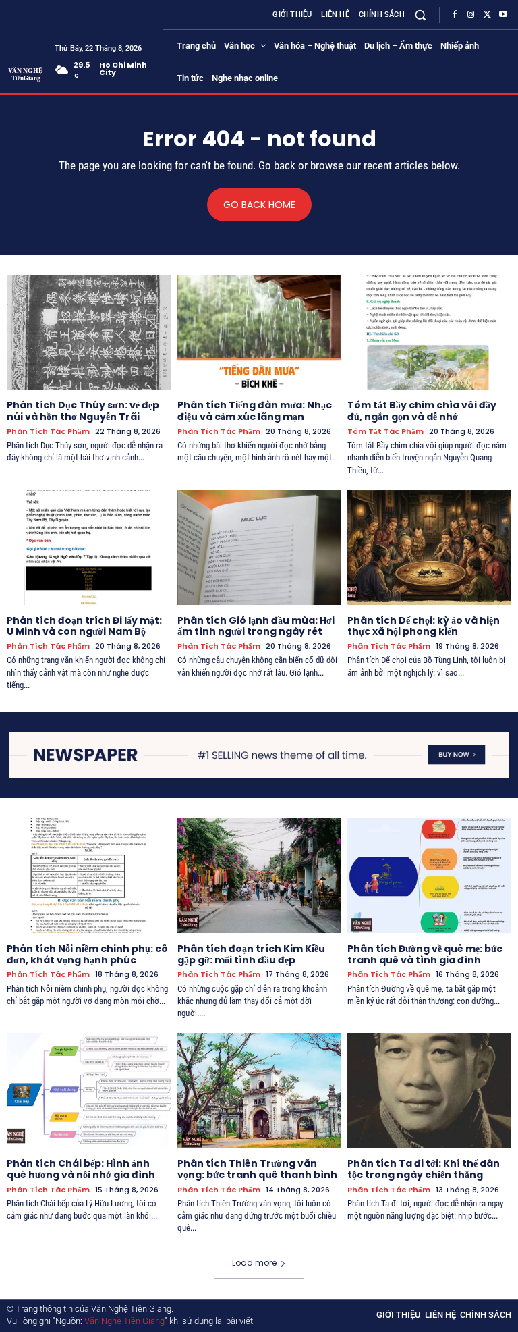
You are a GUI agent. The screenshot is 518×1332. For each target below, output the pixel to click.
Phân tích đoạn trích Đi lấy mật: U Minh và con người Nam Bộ (84, 626)
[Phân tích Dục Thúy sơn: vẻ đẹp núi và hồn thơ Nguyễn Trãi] (89, 332)
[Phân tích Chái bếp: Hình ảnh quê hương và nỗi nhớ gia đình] (89, 1090)
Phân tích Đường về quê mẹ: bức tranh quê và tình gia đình (424, 954)
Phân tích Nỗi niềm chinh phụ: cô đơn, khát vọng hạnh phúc (87, 954)
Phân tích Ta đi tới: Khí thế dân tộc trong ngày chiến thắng (423, 1168)
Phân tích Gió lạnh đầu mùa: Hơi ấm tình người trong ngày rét (256, 626)
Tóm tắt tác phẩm (385, 431)
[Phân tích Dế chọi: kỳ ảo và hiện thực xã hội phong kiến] (429, 547)
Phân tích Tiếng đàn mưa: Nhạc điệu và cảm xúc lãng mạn (254, 410)
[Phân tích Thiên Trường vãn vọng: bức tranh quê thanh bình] (259, 1090)
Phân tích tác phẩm (48, 431)
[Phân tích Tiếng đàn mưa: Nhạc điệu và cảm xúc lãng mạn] (259, 332)
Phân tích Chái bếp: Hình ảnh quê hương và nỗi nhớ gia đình (81, 1168)
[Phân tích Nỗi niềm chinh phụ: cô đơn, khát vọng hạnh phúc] (89, 875)
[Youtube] (503, 15)
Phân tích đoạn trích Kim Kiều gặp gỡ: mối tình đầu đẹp (251, 954)
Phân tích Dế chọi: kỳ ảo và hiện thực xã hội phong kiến (423, 626)
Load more (254, 1263)
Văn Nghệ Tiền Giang (124, 1321)
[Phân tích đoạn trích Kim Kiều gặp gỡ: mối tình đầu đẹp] (259, 875)
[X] (487, 15)
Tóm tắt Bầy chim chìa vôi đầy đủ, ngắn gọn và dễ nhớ (421, 410)
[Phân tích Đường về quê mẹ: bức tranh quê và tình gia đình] (429, 875)
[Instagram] (471, 15)
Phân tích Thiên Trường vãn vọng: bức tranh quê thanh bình (257, 1168)
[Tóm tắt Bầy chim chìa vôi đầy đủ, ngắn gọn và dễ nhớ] (429, 332)
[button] (420, 14)
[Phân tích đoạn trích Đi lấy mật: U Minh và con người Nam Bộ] (89, 547)
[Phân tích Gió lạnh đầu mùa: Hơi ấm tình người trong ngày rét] (259, 547)
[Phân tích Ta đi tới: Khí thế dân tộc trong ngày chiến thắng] (429, 1090)
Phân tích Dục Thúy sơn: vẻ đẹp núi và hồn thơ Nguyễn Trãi (83, 410)
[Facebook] (455, 15)
